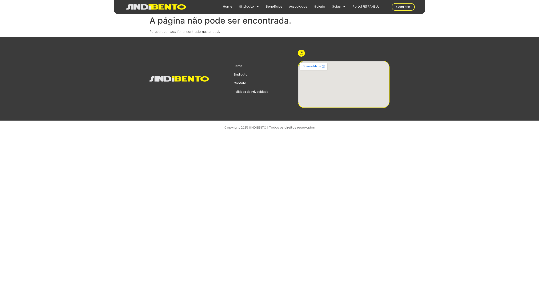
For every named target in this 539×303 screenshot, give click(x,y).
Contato (403, 6)
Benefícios (274, 6)
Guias (336, 6)
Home (227, 6)
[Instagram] (301, 53)
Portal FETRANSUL (366, 6)
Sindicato (246, 6)
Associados (298, 6)
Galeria (319, 6)
